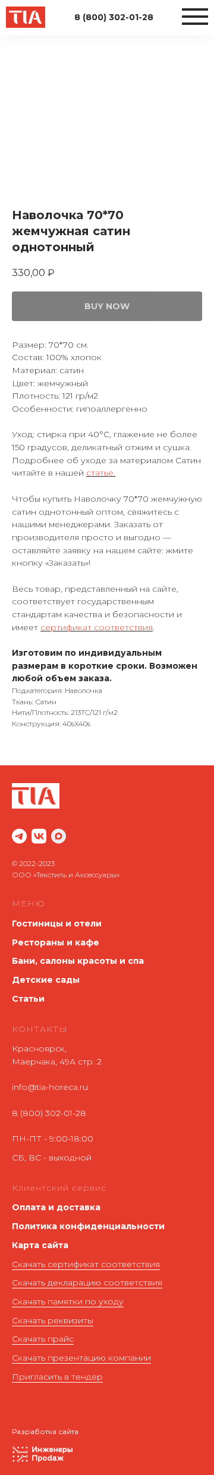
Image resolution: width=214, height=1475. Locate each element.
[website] (19, 836)
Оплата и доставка (56, 1207)
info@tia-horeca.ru (50, 1087)
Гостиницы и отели (57, 923)
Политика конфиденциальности (88, 1226)
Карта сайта (40, 1245)
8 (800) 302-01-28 (49, 1113)
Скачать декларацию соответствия (87, 1282)
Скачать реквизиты (52, 1320)
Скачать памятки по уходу (68, 1301)
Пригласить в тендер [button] (57, 1376)
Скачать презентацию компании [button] (81, 1357)
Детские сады (46, 979)
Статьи (28, 998)
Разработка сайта (45, 1431)
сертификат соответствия (96, 627)
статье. (100, 472)
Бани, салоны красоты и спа (78, 960)
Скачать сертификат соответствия (86, 1264)
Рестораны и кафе (55, 942)
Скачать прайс (43, 1338)
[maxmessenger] (58, 836)
